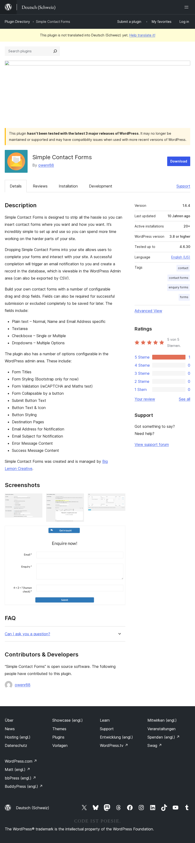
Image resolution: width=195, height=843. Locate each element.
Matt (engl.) (17, 769)
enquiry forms (178, 287)
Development (100, 186)
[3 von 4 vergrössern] (119, 500)
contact (183, 268)
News (10, 728)
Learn (105, 720)
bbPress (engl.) (20, 778)
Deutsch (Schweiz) (32, 807)
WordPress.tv (114, 745)
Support (183, 186)
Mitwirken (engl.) (162, 720)
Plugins (58, 737)
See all (184, 399)
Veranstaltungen (161, 728)
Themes (59, 728)
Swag (154, 745)
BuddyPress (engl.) (24, 786)
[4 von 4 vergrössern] (119, 532)
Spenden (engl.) (163, 737)
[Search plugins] (55, 51)
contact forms (178, 278)
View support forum (152, 444)
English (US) (180, 257)
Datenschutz (16, 745)
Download (178, 161)
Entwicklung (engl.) (116, 737)
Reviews (40, 186)
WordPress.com (21, 761)
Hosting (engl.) (17, 737)
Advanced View (148, 310)
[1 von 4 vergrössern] (36, 500)
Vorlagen (60, 745)
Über (9, 720)
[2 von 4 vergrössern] (77, 500)
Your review (145, 399)
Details (16, 186)
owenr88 (46, 165)
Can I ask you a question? (27, 634)
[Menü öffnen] (187, 7)
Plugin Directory (17, 22)
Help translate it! (142, 35)
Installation (68, 186)
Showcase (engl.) (67, 720)
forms (184, 297)
